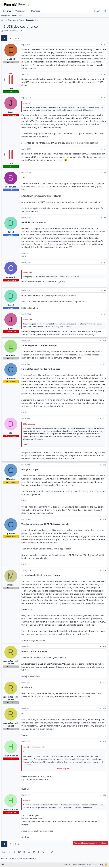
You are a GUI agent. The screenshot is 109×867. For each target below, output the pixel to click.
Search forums (17, 15)
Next (17, 38)
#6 (105, 218)
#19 (104, 741)
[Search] (105, 10)
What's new (20, 10)
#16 (104, 647)
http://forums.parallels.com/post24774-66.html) (43, 536)
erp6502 (6, 30)
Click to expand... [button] (64, 768)
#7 (105, 263)
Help (101, 864)
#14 (104, 519)
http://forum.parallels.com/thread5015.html (41, 195)
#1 (105, 45)
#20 (104, 795)
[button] (27, 10)
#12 (104, 418)
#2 (105, 74)
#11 (104, 364)
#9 (105, 314)
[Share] (101, 44)
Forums (7, 10)
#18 (104, 709)
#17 (104, 682)
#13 (104, 465)
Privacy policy (92, 864)
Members (35, 10)
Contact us (66, 864)
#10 (104, 341)
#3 (105, 98)
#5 (105, 172)
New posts (5, 15)
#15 (104, 570)
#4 (105, 149)
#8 (105, 291)
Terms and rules (78, 864)
